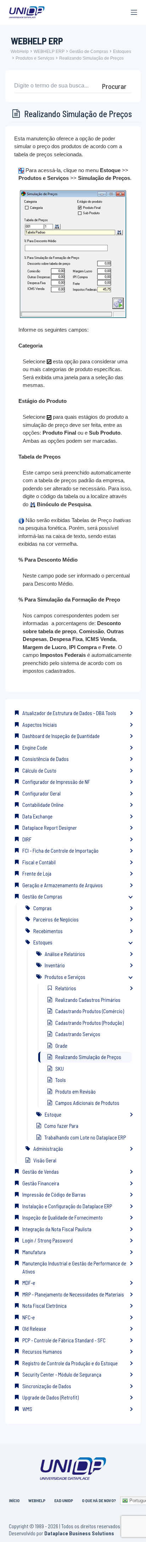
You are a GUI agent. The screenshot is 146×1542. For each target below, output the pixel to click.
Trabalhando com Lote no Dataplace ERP (85, 1137)
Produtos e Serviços (35, 58)
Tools (60, 1080)
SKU (59, 1068)
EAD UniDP (63, 1500)
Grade (61, 1045)
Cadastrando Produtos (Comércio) (89, 1011)
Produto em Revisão (75, 1091)
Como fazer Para (61, 1126)
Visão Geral (44, 1160)
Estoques (122, 51)
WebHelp (20, 51)
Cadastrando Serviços (77, 1034)
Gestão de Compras (88, 51)
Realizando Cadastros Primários (87, 1000)
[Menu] (134, 12)
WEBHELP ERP (49, 51)
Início (14, 1500)
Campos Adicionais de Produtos (87, 1103)
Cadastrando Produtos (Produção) (89, 1023)
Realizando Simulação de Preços (91, 58)
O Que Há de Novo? (99, 1500)
